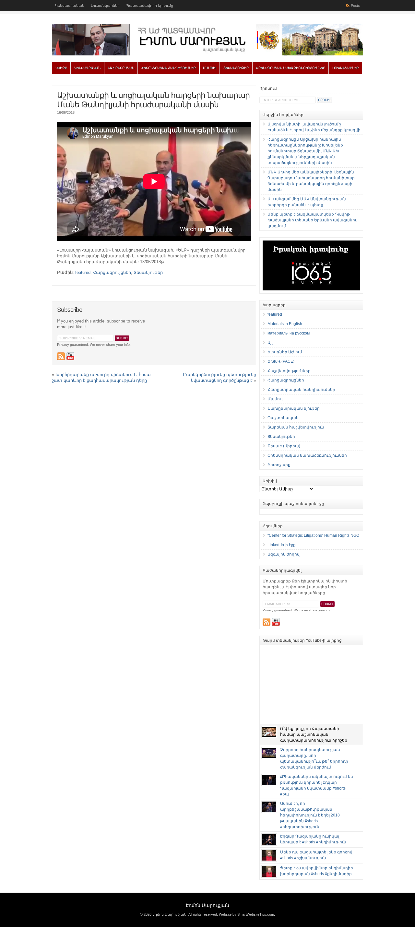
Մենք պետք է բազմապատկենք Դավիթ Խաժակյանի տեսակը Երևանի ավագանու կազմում (312, 220)
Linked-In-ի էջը (281, 545)
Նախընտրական (121, 68)
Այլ (269, 342)
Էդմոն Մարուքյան (207, 905)
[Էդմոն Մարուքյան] (207, 54)
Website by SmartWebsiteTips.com (246, 914)
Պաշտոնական (283, 418)
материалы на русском (288, 333)
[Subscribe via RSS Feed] (61, 356)
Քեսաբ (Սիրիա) (283, 446)
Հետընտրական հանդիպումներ (168, 68)
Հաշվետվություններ (289, 371)
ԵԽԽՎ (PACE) (280, 361)
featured (82, 272)
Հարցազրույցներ (112, 272)
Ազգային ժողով (283, 554)
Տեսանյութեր (236, 68)
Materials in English (284, 324)
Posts (355, 5)
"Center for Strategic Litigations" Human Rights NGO (313, 535)
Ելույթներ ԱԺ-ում (284, 352)
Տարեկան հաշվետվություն (295, 427)
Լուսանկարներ (105, 5)
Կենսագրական (69, 5)
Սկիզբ (61, 68)
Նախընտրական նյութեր (293, 408)
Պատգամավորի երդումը (149, 5)
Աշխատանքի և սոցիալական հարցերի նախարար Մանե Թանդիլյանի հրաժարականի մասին (153, 100)
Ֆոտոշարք (278, 465)
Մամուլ (209, 68)
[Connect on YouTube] (70, 356)
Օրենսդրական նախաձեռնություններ (290, 68)
